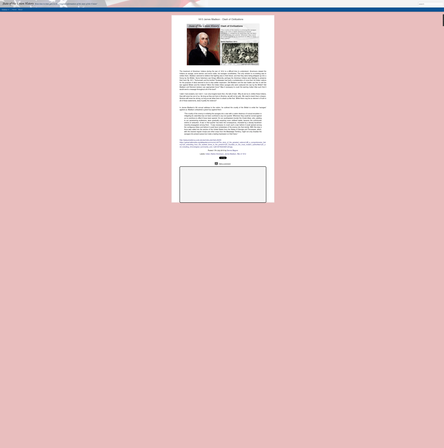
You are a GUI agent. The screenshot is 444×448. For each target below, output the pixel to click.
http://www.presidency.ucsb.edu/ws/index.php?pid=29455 (200, 140)
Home (14, 9)
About (20, 9)
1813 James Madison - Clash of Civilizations (220, 19)
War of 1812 (241, 154)
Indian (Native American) (215, 154)
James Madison (230, 154)
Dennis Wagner (232, 150)
